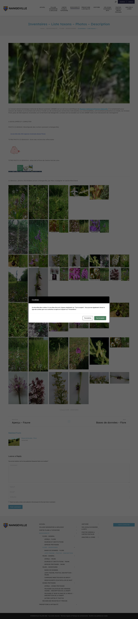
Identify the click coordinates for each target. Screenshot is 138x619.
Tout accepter (100, 318)
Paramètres (87, 318)
